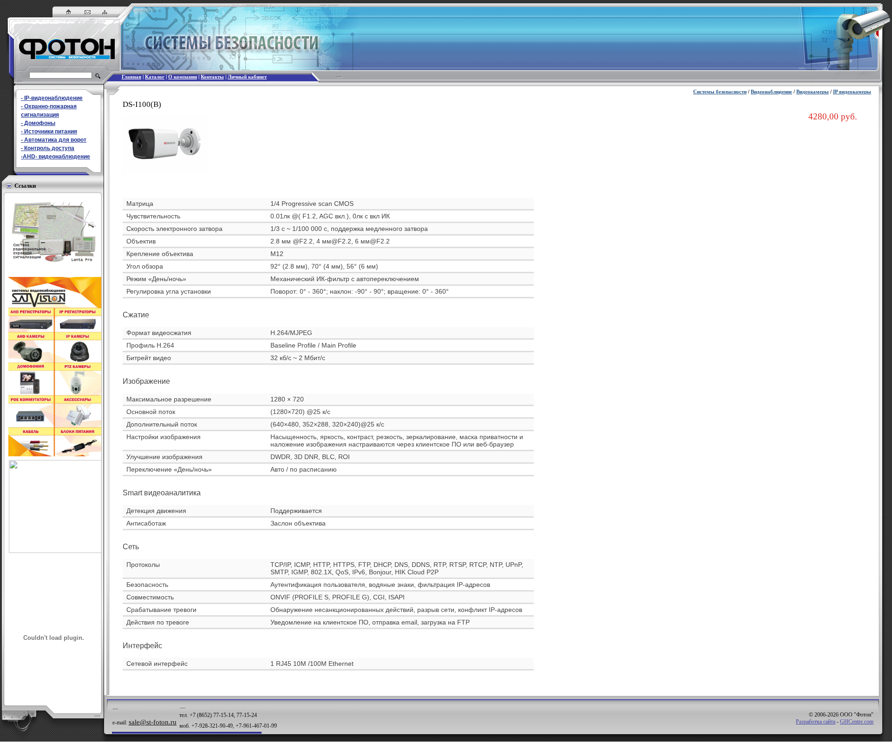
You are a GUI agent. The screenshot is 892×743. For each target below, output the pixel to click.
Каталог (154, 76)
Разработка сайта (815, 721)
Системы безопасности (720, 91)
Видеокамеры (812, 91)
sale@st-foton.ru (153, 722)
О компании (182, 76)
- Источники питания (49, 131)
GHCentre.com (856, 721)
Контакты (212, 76)
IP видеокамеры (852, 91)
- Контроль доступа (47, 148)
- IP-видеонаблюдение (52, 98)
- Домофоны (38, 123)
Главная (131, 76)
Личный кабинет (247, 76)
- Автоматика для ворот (53, 140)
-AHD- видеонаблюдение (55, 156)
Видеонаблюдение (771, 91)
